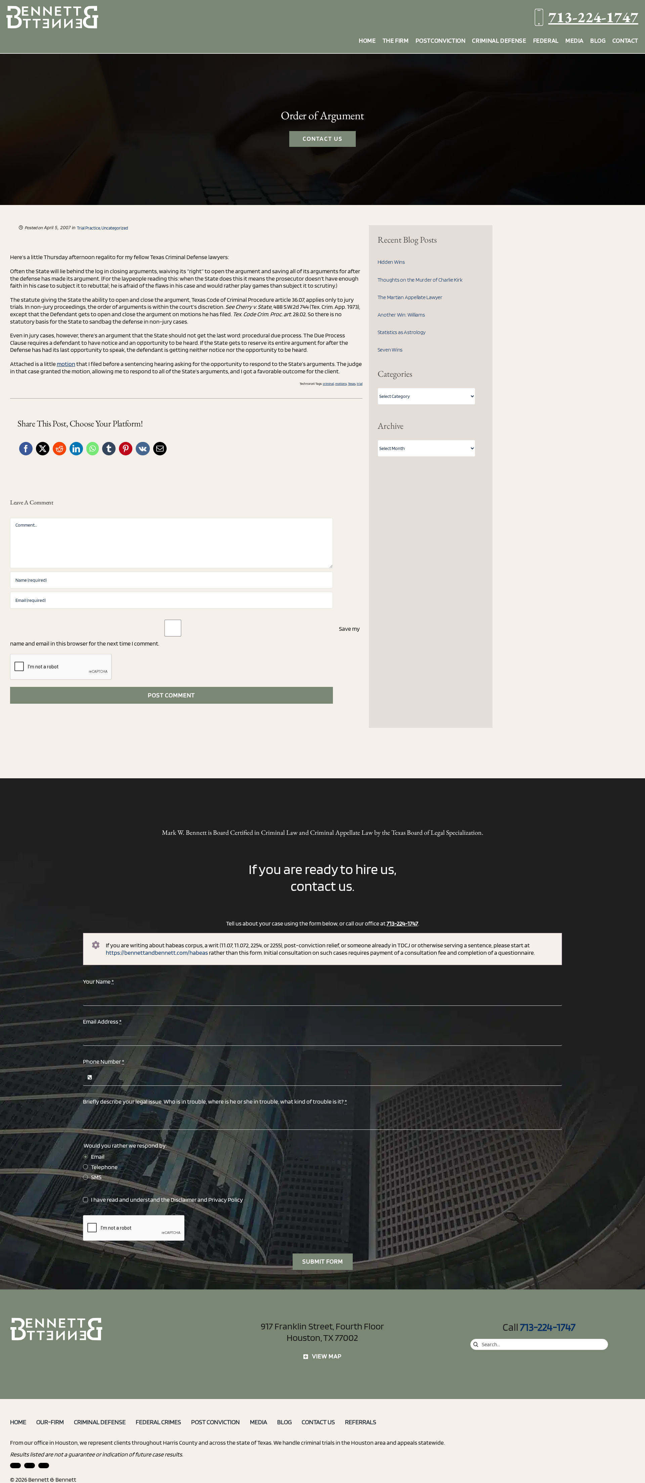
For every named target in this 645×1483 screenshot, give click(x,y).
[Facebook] (25, 448)
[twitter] (43, 1465)
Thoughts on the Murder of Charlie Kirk (420, 280)
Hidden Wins (391, 262)
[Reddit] (59, 448)
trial (359, 383)
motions (341, 383)
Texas (351, 383)
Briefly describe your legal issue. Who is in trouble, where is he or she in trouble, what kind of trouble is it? (215, 1101)
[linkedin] (15, 1465)
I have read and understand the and (167, 1199)
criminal (328, 383)
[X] (42, 448)
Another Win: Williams (401, 315)
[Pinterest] (125, 448)
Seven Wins (390, 349)
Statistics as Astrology (402, 332)
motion (66, 363)
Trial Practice (88, 228)
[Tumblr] (108, 448)
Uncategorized (114, 228)
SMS (96, 1177)
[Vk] (143, 448)
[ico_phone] (56, 1320)
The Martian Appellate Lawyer (410, 297)
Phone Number (103, 1061)
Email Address (102, 1021)
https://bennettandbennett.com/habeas (157, 952)
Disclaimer (184, 1199)
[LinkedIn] (76, 448)
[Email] (160, 448)
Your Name (98, 981)
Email (97, 1156)
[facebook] (29, 1465)
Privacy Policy (225, 1199)
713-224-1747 (593, 17)
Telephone (104, 1166)
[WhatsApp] (92, 448)
